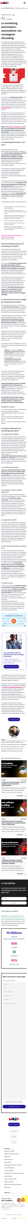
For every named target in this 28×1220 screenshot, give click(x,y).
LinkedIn (14, 1136)
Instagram (14, 1131)
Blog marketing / (9, 8)
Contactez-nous (14, 719)
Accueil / (3, 8)
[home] (5, 3)
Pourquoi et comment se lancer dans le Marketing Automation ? (11, 236)
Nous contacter (14, 1124)
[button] (24, 3)
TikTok (14, 1142)
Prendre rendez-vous (11, 666)
